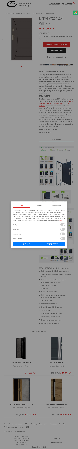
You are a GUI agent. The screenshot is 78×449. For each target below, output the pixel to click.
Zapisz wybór (26, 244)
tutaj (60, 220)
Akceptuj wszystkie (52, 244)
